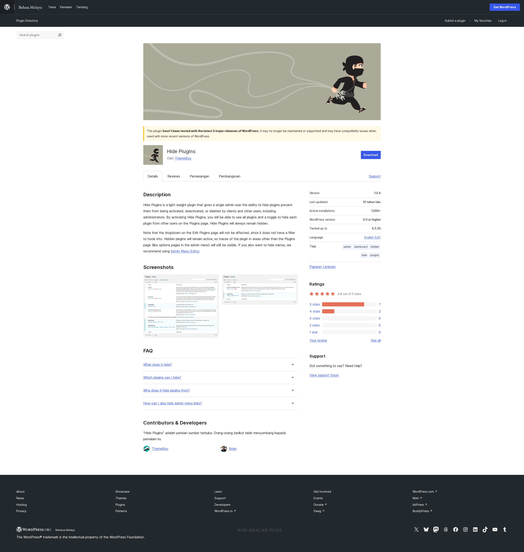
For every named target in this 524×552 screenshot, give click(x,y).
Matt (417, 498)
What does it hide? (157, 365)
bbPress (420, 504)
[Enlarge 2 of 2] (292, 280)
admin (347, 246)
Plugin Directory (27, 20)
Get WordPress (505, 7)
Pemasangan (199, 176)
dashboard (360, 246)
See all (376, 340)
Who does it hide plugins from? (166, 390)
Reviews (173, 176)
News (20, 498)
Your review (318, 340)
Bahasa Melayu (65, 530)
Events (318, 498)
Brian (233, 449)
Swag (319, 511)
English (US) (372, 237)
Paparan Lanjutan (322, 267)
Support (375, 176)
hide (364, 255)
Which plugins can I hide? (162, 377)
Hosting (21, 504)
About (20, 491)
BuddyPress (423, 511)
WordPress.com (425, 491)
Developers (222, 504)
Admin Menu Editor (185, 251)
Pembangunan (229, 176)
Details (153, 176)
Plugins (120, 504)
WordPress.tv (225, 511)
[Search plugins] (60, 35)
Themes (120, 498)
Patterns (121, 511)
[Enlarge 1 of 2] (213, 280)
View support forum (324, 375)
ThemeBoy (183, 158)
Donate (320, 504)
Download (371, 155)
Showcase (122, 491)
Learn (218, 491)
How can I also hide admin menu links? (172, 403)
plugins (374, 255)
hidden (375, 246)
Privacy (21, 511)
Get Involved (322, 491)
